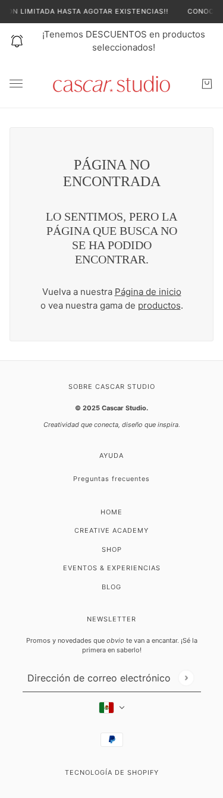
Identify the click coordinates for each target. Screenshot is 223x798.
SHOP (112, 549)
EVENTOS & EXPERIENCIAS (112, 568)
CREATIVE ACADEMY (111, 530)
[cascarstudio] (111, 84)
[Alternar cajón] (16, 83)
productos (159, 305)
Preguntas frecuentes (111, 479)
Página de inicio (148, 291)
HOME (111, 512)
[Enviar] (186, 678)
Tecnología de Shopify (112, 772)
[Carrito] (206, 83)
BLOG (111, 587)
